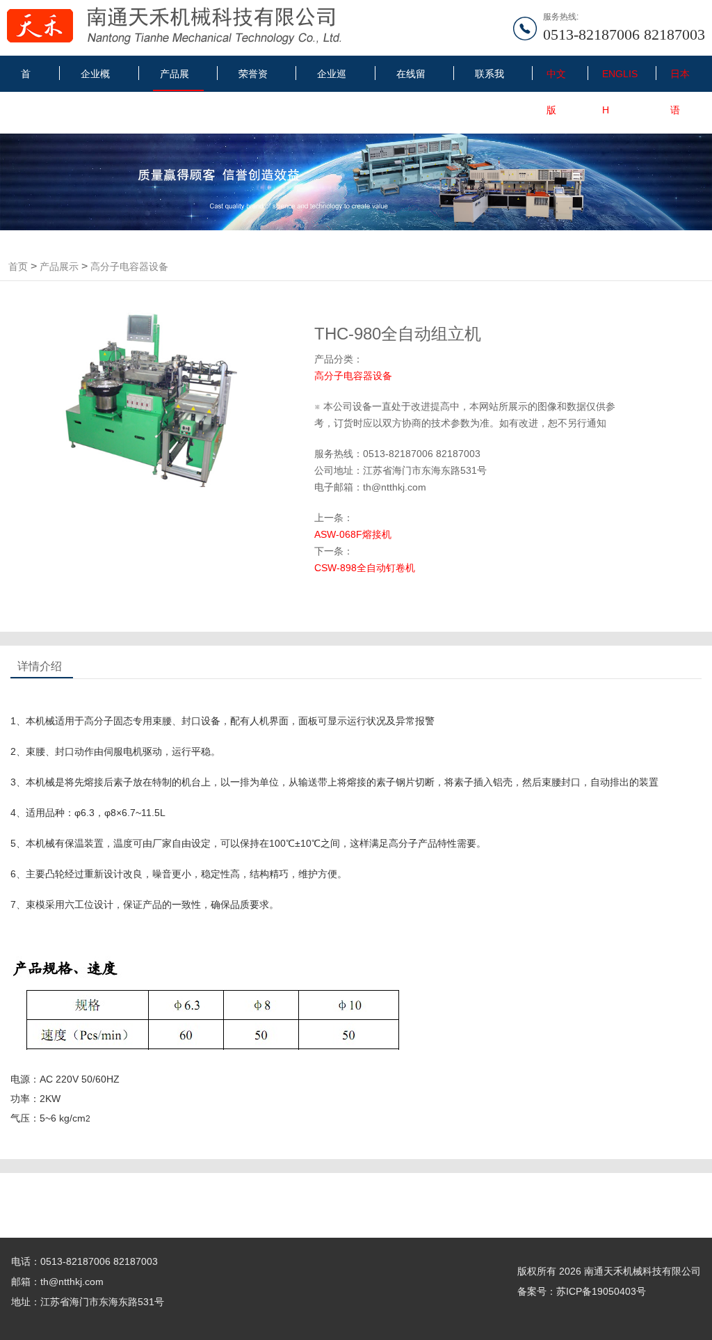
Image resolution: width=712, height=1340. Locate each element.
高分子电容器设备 (129, 266)
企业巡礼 (331, 79)
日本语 (680, 79)
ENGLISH (620, 79)
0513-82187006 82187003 (624, 34)
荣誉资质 (253, 79)
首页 (26, 79)
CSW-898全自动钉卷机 (364, 567)
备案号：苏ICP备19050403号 (581, 1291)
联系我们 (489, 79)
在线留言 (411, 79)
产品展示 (174, 79)
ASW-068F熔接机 (352, 534)
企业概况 (95, 79)
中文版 (556, 79)
